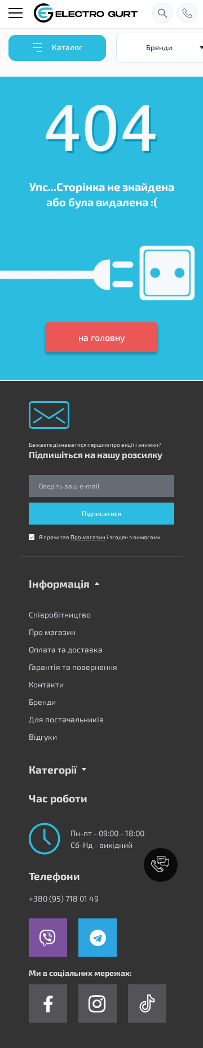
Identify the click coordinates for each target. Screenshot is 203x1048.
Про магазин (87, 537)
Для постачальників (66, 719)
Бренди (42, 702)
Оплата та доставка (66, 649)
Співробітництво (60, 614)
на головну (101, 337)
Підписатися (102, 513)
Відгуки (43, 736)
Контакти (46, 684)
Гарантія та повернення (73, 667)
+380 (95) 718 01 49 (64, 898)
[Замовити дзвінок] (187, 13)
